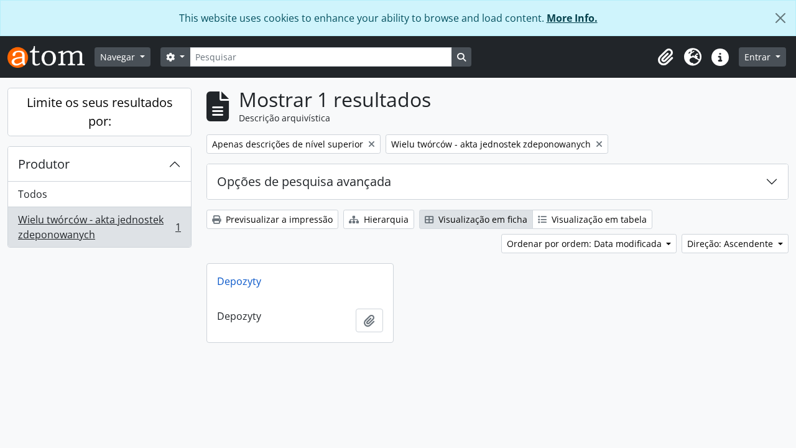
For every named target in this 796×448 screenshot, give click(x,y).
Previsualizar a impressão (278, 219)
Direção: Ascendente (731, 244)
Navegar (118, 57)
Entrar (758, 57)
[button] (665, 57)
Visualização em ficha (481, 219)
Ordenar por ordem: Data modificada (585, 244)
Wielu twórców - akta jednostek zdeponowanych (99, 227)
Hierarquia (385, 219)
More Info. (572, 18)
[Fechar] (780, 18)
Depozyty (239, 281)
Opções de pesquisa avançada (304, 181)
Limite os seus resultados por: (100, 111)
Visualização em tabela (598, 219)
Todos (32, 194)
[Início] (51, 57)
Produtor (44, 164)
